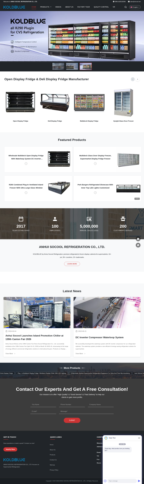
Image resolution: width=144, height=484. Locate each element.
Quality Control (101, 7)
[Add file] (105, 481)
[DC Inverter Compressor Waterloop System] (107, 312)
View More (9, 353)
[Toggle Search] (125, 7)
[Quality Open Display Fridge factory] (72, 36)
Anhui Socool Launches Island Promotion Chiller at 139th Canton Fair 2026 (34, 337)
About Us (69, 7)
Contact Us (53, 460)
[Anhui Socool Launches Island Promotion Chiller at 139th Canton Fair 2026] (37, 312)
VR (114, 7)
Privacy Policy (54, 470)
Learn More (72, 264)
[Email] (138, 239)
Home (34, 7)
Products (45, 7)
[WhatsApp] (138, 245)
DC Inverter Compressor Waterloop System (100, 337)
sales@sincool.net (135, 1)
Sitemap (52, 465)
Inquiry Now (10, 449)
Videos (58, 7)
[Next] (138, 79)
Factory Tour (83, 7)
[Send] (139, 481)
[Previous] (133, 79)
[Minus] (139, 438)
